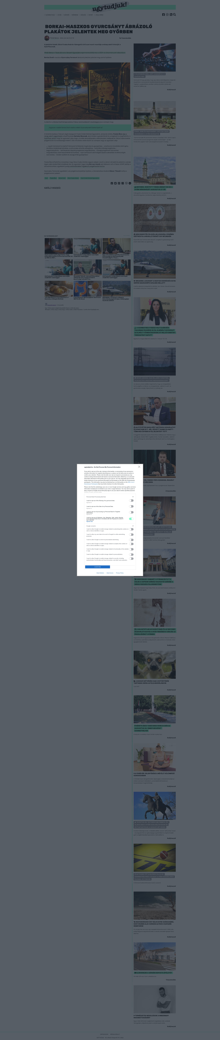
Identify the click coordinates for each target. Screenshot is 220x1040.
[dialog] (110, 520)
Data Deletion (100, 573)
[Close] (139, 467)
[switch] (131, 500)
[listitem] (110, 497)
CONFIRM (97, 567)
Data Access (110, 573)
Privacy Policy (119, 573)
